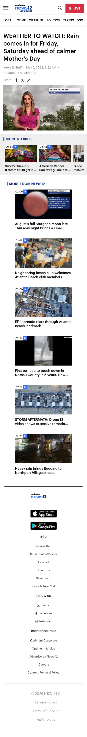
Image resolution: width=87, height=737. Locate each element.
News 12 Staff (12, 67)
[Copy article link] (28, 80)
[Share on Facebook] (16, 80)
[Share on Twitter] (22, 80)
